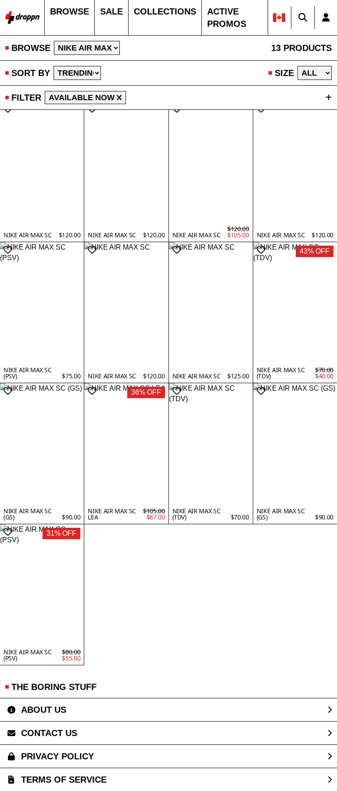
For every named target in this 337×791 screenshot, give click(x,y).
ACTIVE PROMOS (226, 18)
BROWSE (69, 11)
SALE (111, 11)
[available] (119, 97)
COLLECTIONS (165, 11)
